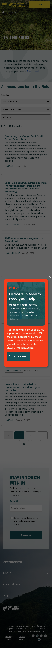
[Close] (50, 276)
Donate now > (19, 356)
